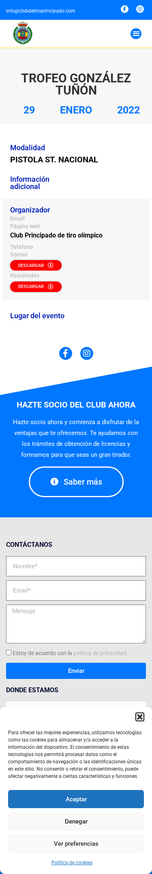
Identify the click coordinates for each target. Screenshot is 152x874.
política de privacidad (99, 653)
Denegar (76, 821)
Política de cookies (71, 863)
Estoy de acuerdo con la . (70, 653)
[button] (140, 717)
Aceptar (76, 799)
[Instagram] (140, 9)
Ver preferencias (76, 843)
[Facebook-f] (124, 9)
